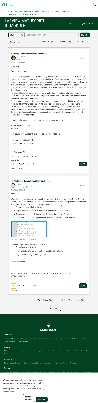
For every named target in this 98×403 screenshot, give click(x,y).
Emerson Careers (36, 363)
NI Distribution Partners (11, 351)
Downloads (7, 372)
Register (72, 24)
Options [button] (82, 58)
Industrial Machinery (72, 338)
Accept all (41, 399)
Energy (60, 338)
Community (17, 11)
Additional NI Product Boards (54, 11)
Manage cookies (29, 398)
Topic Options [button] (15, 42)
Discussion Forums (32, 11)
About (25, 363)
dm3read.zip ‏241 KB (24, 143)
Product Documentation (21, 372)
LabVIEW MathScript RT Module (18, 14)
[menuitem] (87, 5)
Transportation (23, 341)
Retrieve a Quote (46, 351)
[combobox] (52, 35)
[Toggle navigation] (14, 5)
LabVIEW (15, 67)
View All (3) (15, 160)
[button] (13, 164)
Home (8, 11)
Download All (19, 152)
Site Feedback (86, 372)
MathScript (34, 156)
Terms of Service (60, 351)
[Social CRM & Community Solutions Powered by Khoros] (55, 308)
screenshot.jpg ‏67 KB (24, 140)
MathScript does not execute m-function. (28, 53)
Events (73, 363)
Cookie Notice (26, 386)
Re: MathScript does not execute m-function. (30, 181)
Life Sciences (85, 338)
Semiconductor (10, 341)
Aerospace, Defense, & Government (33, 338)
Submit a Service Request (70, 372)
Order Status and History (30, 351)
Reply (82, 164)
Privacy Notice (11, 386)
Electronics (51, 338)
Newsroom (47, 363)
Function (25, 156)
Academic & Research (11, 338)
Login (82, 24)
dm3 (18, 156)
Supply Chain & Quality (61, 363)
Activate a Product (53, 372)
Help (91, 24)
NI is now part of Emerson (12, 363)
